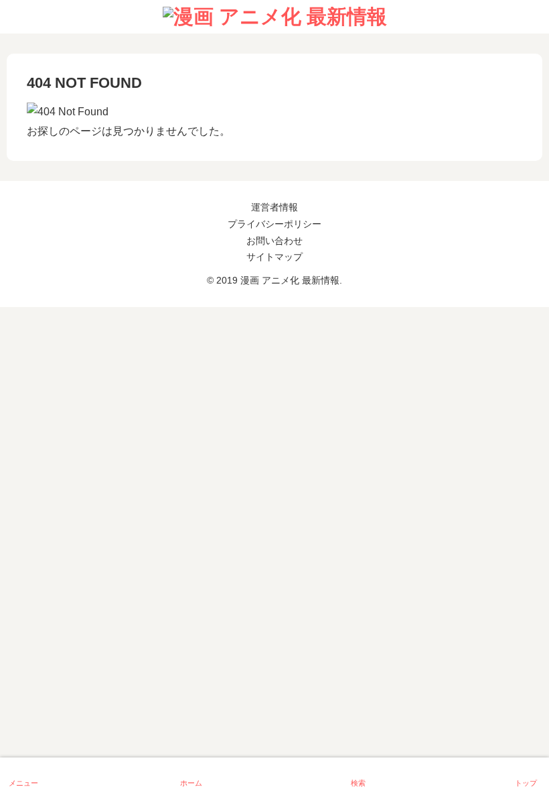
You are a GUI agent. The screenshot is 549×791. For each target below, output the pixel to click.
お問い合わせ (274, 240)
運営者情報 (274, 207)
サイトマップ (274, 256)
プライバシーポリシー (274, 224)
